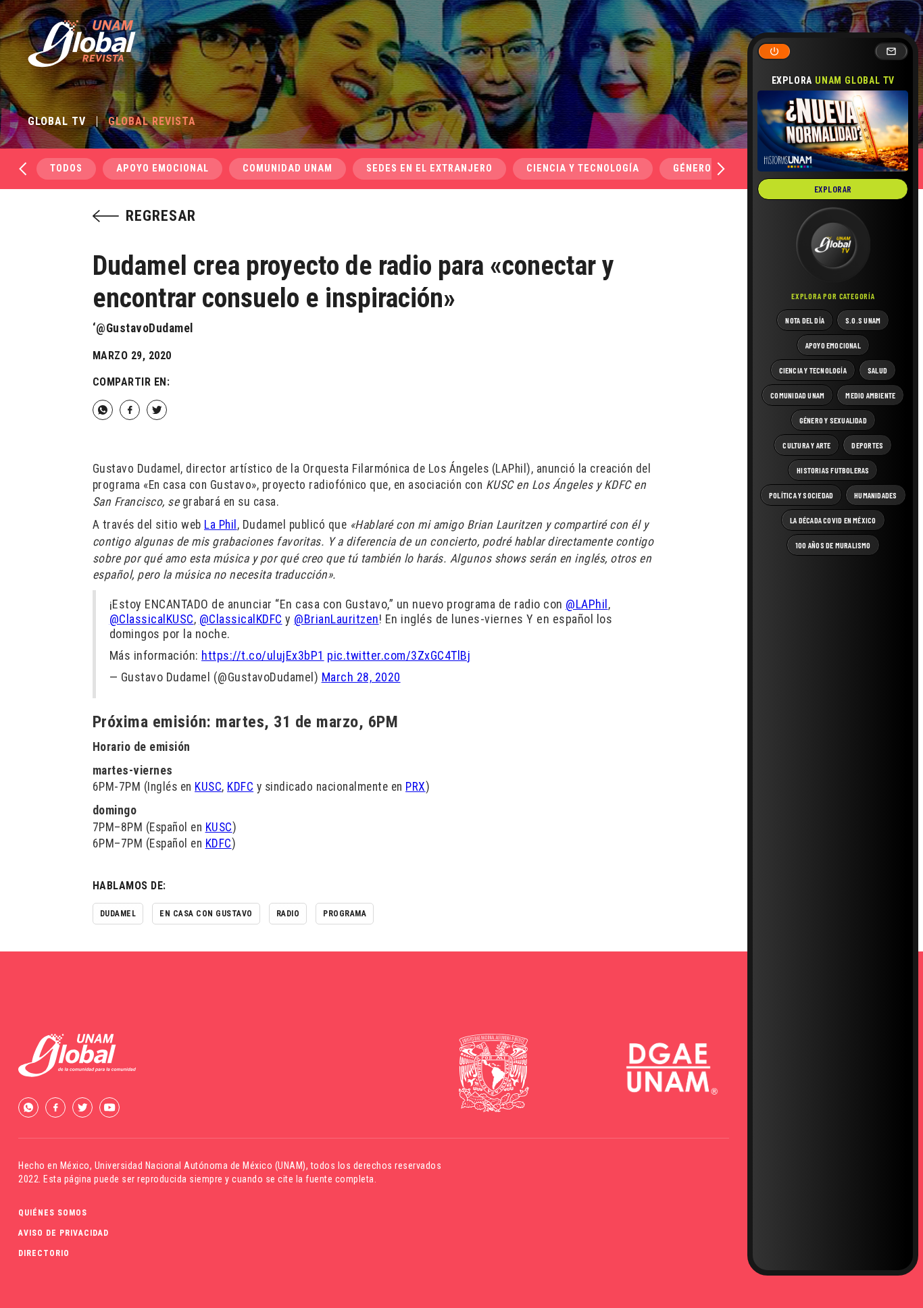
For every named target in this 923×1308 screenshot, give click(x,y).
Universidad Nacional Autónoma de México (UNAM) (200, 1165)
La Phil (220, 524)
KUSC (208, 786)
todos (66, 168)
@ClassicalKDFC (240, 619)
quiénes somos (52, 1213)
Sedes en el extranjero (429, 168)
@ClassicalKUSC (151, 619)
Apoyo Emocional (162, 168)
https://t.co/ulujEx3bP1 (262, 655)
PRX (415, 786)
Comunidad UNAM (287, 168)
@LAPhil (587, 604)
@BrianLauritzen (336, 619)
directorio (44, 1253)
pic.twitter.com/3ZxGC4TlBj (398, 655)
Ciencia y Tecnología (582, 168)
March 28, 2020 (361, 677)
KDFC (240, 786)
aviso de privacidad (63, 1233)
